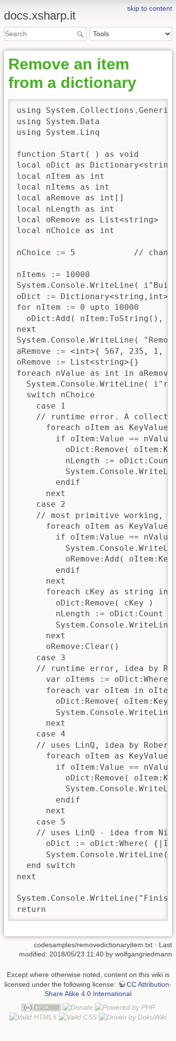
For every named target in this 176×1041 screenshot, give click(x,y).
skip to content (149, 8)
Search (81, 34)
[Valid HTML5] (33, 1016)
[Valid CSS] (78, 1016)
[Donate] (78, 1007)
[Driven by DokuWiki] (133, 1016)
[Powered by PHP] (125, 1007)
